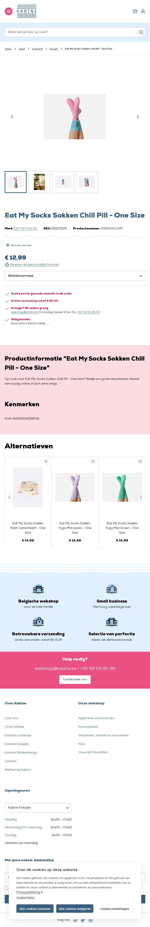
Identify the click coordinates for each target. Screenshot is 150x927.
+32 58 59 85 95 (88, 312)
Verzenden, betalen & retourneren (103, 735)
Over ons (11, 718)
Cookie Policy (25, 897)
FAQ (81, 744)
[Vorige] (12, 116)
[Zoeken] (141, 32)
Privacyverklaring (28, 892)
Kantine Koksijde (17, 744)
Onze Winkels (14, 727)
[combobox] (75, 32)
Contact (10, 761)
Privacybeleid (88, 727)
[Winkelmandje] (135, 11)
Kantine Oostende (18, 735)
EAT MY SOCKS (25, 228)
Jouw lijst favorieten (93, 752)
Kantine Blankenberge (21, 752)
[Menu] (8, 11)
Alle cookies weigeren (75, 909)
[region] (75, 129)
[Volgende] (137, 116)
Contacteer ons (75, 679)
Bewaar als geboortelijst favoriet (34, 264)
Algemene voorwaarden (96, 718)
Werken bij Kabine (18, 769)
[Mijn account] (143, 11)
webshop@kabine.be (24, 312)
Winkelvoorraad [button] (20, 275)
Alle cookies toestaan (35, 909)
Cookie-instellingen (114, 909)
